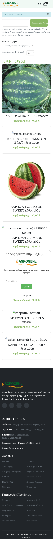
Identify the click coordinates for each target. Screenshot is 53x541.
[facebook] (4, 405)
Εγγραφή (26, 286)
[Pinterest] (26, 405)
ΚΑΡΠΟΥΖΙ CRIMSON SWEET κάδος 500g (26, 239)
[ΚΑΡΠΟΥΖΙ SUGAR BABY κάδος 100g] (26, 339)
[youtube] (19, 405)
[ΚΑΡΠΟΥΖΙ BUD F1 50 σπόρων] (26, 88)
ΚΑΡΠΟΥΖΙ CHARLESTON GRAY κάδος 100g (26, 140)
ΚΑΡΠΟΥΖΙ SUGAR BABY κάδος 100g (26, 346)
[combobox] (39, 4)
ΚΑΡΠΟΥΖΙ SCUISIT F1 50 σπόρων (26, 320)
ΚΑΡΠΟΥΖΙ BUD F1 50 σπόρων (26, 116)
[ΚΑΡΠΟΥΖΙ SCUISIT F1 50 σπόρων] (26, 313)
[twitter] (11, 405)
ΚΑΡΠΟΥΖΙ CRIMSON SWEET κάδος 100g (26, 208)
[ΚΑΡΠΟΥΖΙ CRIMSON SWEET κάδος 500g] (26, 230)
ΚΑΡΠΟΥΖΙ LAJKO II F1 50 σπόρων (26, 293)
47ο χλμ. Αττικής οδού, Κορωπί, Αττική (29, 424)
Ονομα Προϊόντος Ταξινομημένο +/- (17, 46)
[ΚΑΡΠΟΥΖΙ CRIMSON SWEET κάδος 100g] (26, 180)
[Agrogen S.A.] (10, 3)
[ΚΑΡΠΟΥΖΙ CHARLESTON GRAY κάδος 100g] (27, 133)
